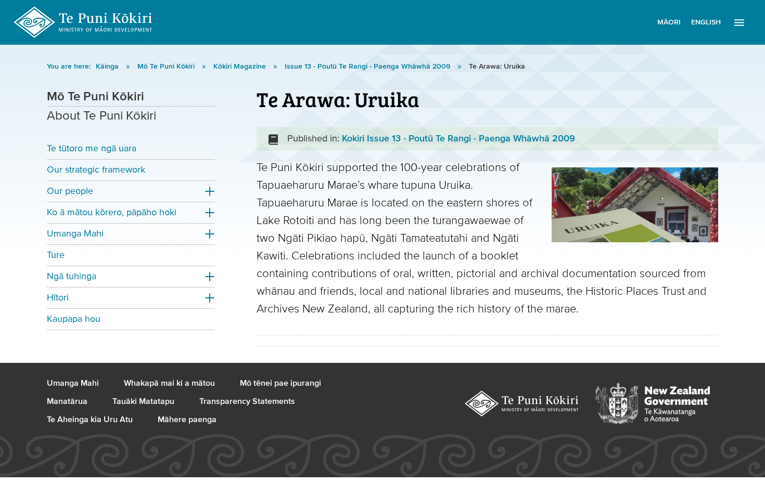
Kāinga (108, 66)
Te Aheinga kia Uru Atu (90, 419)
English (706, 22)
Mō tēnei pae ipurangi (280, 383)
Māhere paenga (187, 419)
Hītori (58, 297)
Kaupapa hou (73, 318)
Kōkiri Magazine (240, 66)
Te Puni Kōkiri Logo (83, 22)
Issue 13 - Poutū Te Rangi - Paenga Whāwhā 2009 (368, 66)
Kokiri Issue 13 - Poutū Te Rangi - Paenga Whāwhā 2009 (458, 138)
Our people (70, 191)
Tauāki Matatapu (143, 401)
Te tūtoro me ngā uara (91, 148)
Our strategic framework (96, 169)
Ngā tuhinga (71, 276)
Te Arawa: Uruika (497, 66)
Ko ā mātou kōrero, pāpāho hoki (111, 212)
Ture (56, 255)
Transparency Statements (247, 401)
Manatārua (67, 401)
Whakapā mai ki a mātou (169, 383)
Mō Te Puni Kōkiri (167, 66)
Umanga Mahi (75, 233)
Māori (669, 22)
